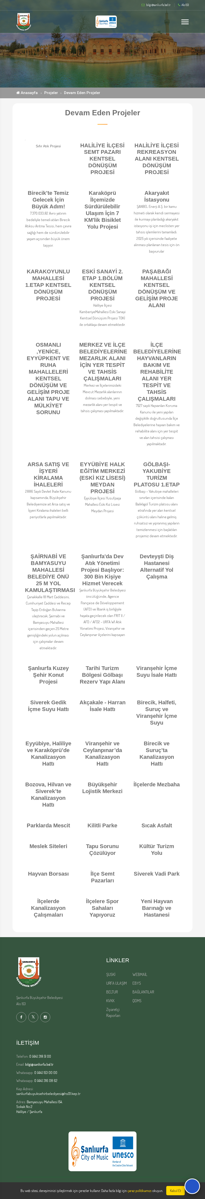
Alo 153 (185, 5)
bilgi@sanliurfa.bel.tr (39, 1064)
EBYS (136, 983)
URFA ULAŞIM (116, 983)
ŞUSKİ (110, 974)
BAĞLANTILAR (143, 991)
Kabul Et (175, 1190)
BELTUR (112, 991)
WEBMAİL (139, 974)
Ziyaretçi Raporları (113, 1012)
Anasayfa (29, 93)
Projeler (51, 93)
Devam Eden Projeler (82, 93)
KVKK (110, 1000)
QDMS (137, 1000)
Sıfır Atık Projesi (48, 146)
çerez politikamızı (140, 1190)
